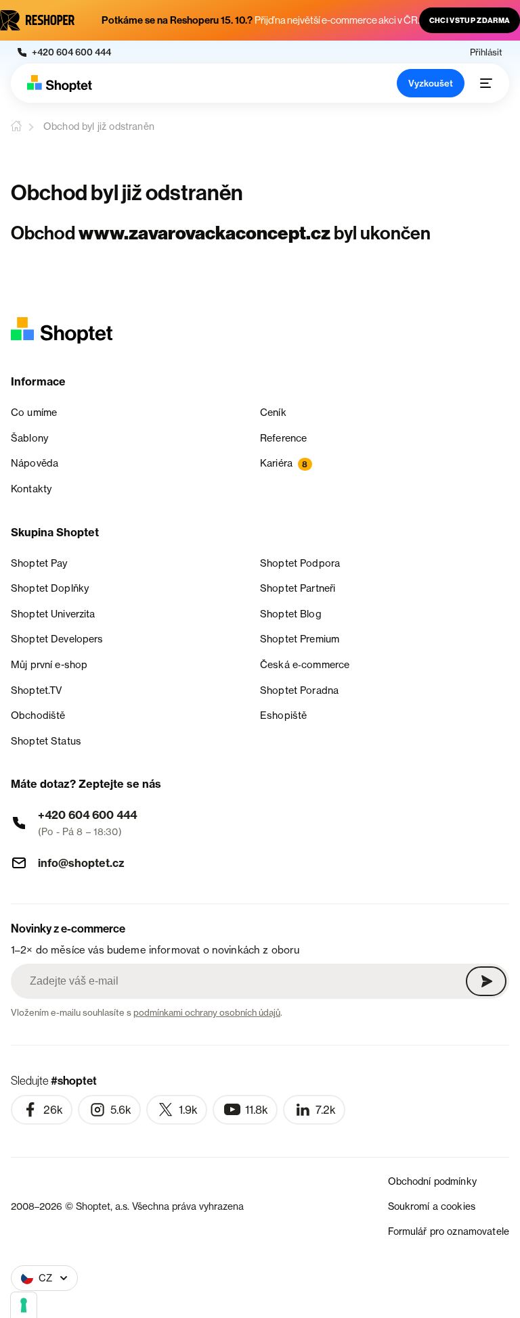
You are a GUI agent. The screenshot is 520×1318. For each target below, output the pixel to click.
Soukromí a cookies (432, 1206)
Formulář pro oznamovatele (449, 1231)
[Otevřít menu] (486, 83)
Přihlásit (486, 52)
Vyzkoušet (430, 83)
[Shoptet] (59, 83)
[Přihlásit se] (486, 981)
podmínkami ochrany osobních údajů (206, 1012)
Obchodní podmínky (432, 1181)
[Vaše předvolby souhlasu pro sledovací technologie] (24, 1305)
